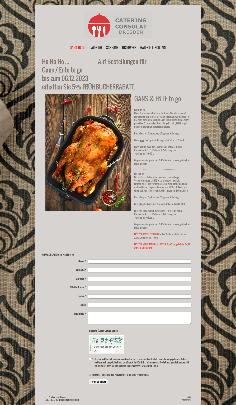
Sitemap (63, 397)
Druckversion (54, 397)
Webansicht (186, 399)
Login (189, 396)
